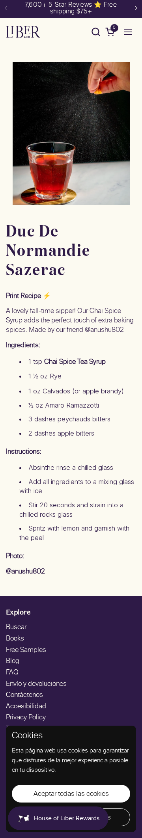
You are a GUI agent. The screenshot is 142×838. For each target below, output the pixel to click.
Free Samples (26, 650)
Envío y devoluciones (36, 684)
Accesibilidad (26, 707)
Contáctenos (24, 695)
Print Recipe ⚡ (28, 296)
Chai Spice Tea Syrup (75, 362)
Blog (12, 661)
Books (15, 639)
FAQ (12, 673)
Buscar (16, 627)
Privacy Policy (26, 718)
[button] (96, 32)
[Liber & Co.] (23, 32)
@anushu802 (25, 572)
